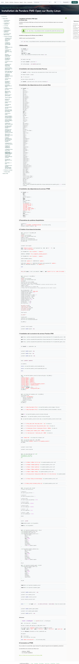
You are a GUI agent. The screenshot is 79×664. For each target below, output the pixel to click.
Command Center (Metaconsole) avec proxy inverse (8, 68)
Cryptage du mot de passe (8, 62)
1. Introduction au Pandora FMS (7, 21)
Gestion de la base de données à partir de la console (8, 110)
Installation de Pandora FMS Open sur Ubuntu (8, 156)
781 (55, 2)
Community (29, 2)
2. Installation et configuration (7, 23)
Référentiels (75, 23)
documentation (4, 16)
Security (57, 663)
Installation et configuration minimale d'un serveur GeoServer (9, 75)
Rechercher (49, 2)
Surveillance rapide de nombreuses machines (8, 127)
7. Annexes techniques (8, 36)
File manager (41, 663)
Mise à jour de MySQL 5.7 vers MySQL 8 (8, 92)
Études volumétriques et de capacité (8, 47)
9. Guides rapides (7, 171)
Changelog (36, 663)
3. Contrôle (6, 25)
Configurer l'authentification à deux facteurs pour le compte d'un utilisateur (8, 139)
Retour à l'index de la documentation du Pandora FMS (30, 655)
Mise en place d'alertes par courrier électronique (9, 135)
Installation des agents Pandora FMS (9, 124)
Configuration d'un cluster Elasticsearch (9, 144)
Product (7, 2)
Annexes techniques (23, 7)
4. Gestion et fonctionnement (7, 28)
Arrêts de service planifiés (8, 102)
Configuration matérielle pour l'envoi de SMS (7, 43)
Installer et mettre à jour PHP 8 (8, 89)
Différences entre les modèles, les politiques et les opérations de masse (9, 131)
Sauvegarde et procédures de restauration (7, 59)
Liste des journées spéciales (8, 108)
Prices (25, 2)
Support (21, 2)
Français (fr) (65, 2)
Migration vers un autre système (8, 95)
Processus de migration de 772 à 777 (8, 160)
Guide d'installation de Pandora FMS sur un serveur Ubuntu (8, 117)
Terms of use (47, 663)
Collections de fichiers (7, 114)
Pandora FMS (8, 7)
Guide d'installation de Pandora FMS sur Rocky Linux (8, 120)
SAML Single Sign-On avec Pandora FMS (9, 72)
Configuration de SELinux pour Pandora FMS (8, 65)
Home (3, 7)
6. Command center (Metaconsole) (7, 34)
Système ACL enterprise (7, 100)
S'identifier (75, 2)
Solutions (11, 2)
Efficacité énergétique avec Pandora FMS (8, 55)
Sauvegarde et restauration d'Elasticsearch (7, 82)
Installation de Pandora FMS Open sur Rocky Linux (39, 7)
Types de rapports (8, 97)
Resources (16, 2)
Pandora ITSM (5, 173)
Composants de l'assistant (8, 105)
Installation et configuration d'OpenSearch (7, 146)
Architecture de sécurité (8, 79)
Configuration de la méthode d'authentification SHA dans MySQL (8, 167)
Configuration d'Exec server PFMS (9, 150)
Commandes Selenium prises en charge (8, 86)
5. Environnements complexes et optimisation (7, 31)
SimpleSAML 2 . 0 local (8, 163)
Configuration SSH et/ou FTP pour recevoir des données (8, 39)
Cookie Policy (52, 663)
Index (32, 663)
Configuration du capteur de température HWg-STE (8, 51)
